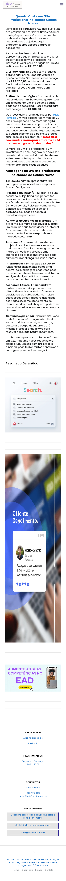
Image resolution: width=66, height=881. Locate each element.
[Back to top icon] (33, 852)
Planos (38, 869)
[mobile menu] (61, 4)
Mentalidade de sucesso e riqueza (33, 825)
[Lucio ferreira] (12, 5)
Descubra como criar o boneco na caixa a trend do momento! (33, 816)
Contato (49, 869)
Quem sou (27, 869)
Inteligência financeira (33, 832)
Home (16, 869)
